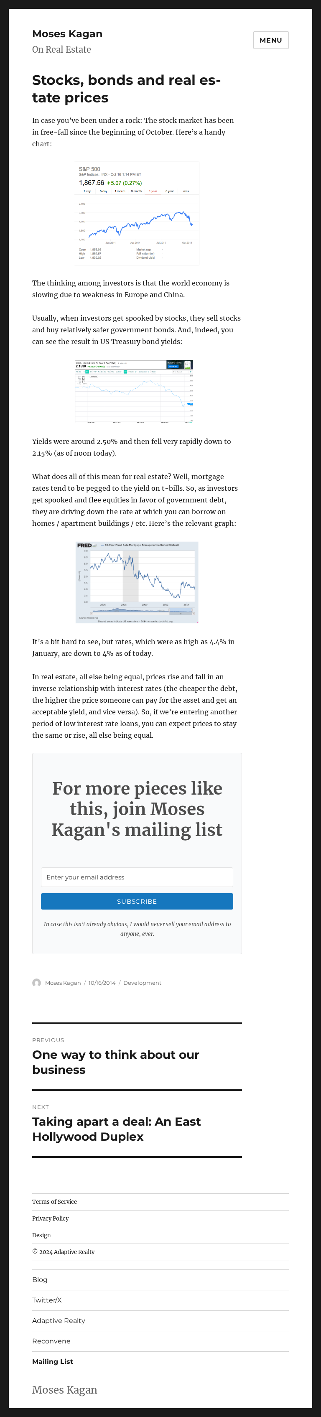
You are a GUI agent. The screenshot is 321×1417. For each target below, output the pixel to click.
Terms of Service (54, 1201)
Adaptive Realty (58, 1321)
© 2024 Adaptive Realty (63, 1252)
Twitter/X (47, 1300)
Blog (40, 1280)
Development (142, 982)
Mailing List (52, 1362)
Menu (271, 40)
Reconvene (51, 1341)
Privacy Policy (50, 1218)
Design (41, 1235)
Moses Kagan (67, 34)
